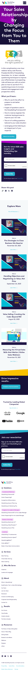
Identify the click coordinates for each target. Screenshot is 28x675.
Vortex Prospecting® (6, 497)
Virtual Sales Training (6, 558)
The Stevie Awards (5, 619)
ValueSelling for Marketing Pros (9, 506)
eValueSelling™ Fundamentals (8, 534)
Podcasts (3, 643)
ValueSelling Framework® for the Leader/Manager (14, 512)
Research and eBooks (6, 637)
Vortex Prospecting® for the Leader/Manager (12, 515)
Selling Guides (4, 634)
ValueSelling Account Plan (7, 528)
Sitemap (16, 669)
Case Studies (4, 613)
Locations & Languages (7, 572)
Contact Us (4, 602)
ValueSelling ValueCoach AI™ (8, 522)
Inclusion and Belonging (7, 596)
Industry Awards (5, 616)
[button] (25, 2)
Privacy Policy (20, 178)
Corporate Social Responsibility (9, 599)
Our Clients (4, 610)
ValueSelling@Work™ (6, 540)
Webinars (3, 640)
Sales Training (4, 556)
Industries (3, 569)
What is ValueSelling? (6, 582)
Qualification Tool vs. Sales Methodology (11, 585)
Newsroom (4, 593)
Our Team (3, 588)
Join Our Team (5, 591)
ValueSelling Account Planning (9, 503)
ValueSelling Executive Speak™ (9, 537)
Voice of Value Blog (6, 631)
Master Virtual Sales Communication (10, 546)
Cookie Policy (11, 666)
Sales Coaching (5, 561)
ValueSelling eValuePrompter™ (9, 525)
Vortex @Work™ (5, 543)
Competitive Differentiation (8, 500)
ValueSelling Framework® (7, 494)
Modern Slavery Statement (7, 669)
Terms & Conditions (20, 666)
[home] (8, 3)
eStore (3, 646)
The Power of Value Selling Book (9, 629)
